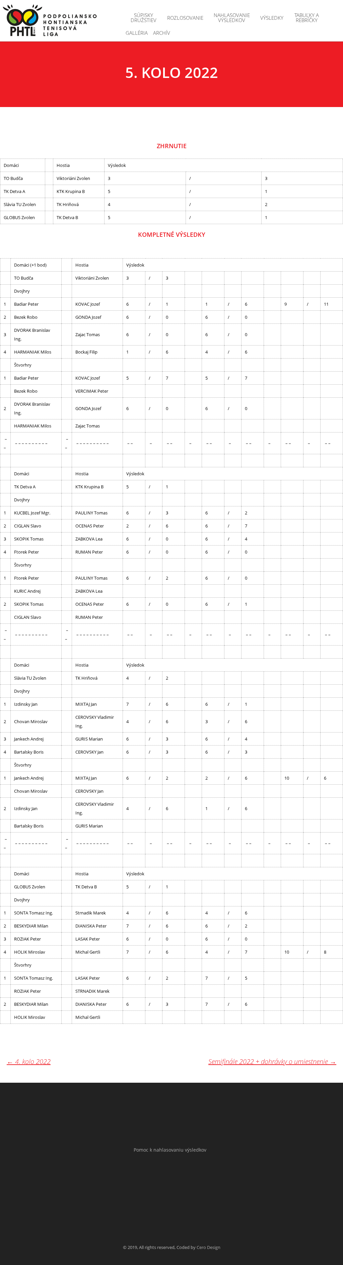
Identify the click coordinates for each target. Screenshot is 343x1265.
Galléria (137, 32)
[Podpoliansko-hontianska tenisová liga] (50, 20)
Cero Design (208, 1247)
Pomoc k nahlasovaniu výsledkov (170, 1150)
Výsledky (271, 17)
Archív (161, 32)
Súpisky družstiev (143, 17)
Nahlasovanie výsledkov (232, 17)
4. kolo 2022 (29, 1061)
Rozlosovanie (185, 17)
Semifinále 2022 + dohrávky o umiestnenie (272, 1061)
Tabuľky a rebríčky (306, 17)
